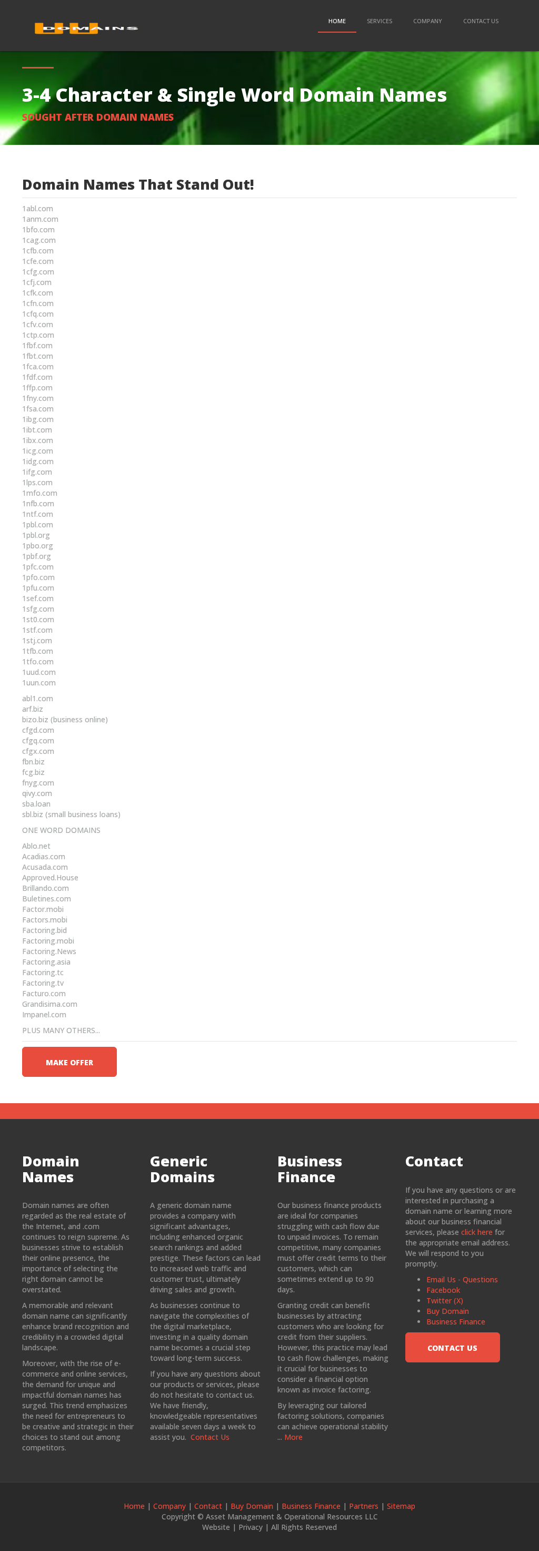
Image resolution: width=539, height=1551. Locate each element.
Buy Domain (447, 1311)
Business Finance (455, 1322)
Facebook (443, 1290)
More (293, 1437)
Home (337, 21)
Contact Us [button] (452, 1348)
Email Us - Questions (462, 1279)
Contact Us (480, 21)
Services (379, 21)
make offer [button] (69, 1062)
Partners (363, 1506)
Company (427, 21)
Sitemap (401, 1506)
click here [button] (477, 1232)
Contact (208, 1506)
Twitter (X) (444, 1300)
